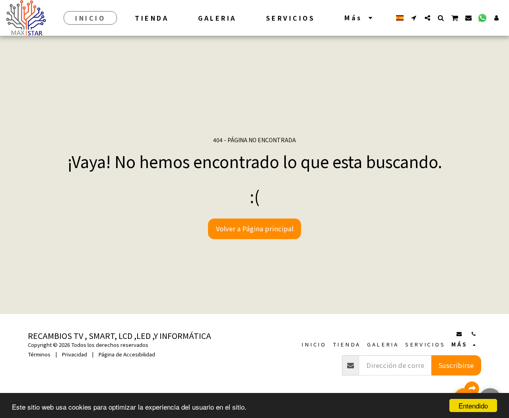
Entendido (473, 405)
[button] (414, 17)
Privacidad (74, 354)
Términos (39, 354)
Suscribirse (456, 365)
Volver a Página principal (254, 228)
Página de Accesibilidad (126, 354)
